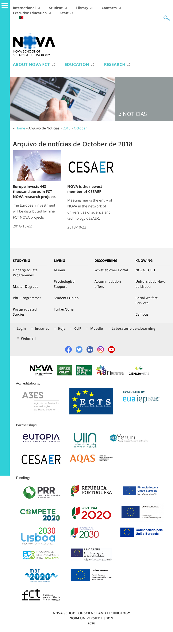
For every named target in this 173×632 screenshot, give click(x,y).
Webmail (28, 338)
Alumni (59, 270)
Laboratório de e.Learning (133, 328)
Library (82, 7)
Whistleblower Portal (111, 270)
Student (56, 7)
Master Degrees (25, 286)
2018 (66, 128)
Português (21, 17)
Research (114, 64)
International (24, 7)
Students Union (66, 298)
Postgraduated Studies (25, 312)
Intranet (42, 328)
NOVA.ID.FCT (145, 270)
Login (21, 328)
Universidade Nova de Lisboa (150, 284)
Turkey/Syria (64, 309)
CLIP (77, 328)
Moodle (96, 328)
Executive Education (30, 13)
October (80, 128)
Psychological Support (64, 284)
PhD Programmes (27, 298)
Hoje (61, 328)
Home (20, 128)
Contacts (109, 7)
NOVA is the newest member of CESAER (84, 189)
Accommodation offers (108, 284)
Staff (64, 13)
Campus (142, 314)
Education (77, 64)
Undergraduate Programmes (25, 272)
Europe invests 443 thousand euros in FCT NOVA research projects (34, 191)
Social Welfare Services (146, 300)
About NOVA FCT (31, 64)
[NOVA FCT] (34, 44)
